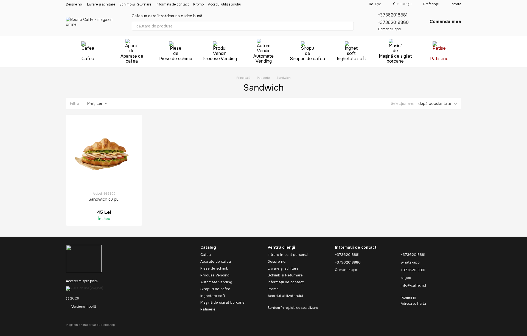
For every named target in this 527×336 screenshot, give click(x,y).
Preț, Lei (94, 103)
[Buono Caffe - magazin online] (84, 258)
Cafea (88, 58)
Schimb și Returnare (135, 4)
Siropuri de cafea (307, 58)
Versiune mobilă (83, 306)
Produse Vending (220, 58)
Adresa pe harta (413, 303)
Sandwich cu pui (104, 199)
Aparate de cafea (131, 58)
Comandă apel (389, 29)
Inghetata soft (351, 58)
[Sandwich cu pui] (104, 153)
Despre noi (74, 4)
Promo (198, 4)
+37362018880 (393, 22)
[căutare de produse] (349, 26)
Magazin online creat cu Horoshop (90, 325)
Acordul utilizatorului (224, 4)
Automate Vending (263, 58)
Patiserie (439, 58)
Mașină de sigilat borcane (395, 58)
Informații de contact (172, 4)
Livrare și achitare (101, 4)
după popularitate (434, 103)
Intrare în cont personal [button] (288, 254)
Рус (378, 4)
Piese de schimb (175, 58)
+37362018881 (393, 15)
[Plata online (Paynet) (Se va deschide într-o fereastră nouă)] (84, 288)
